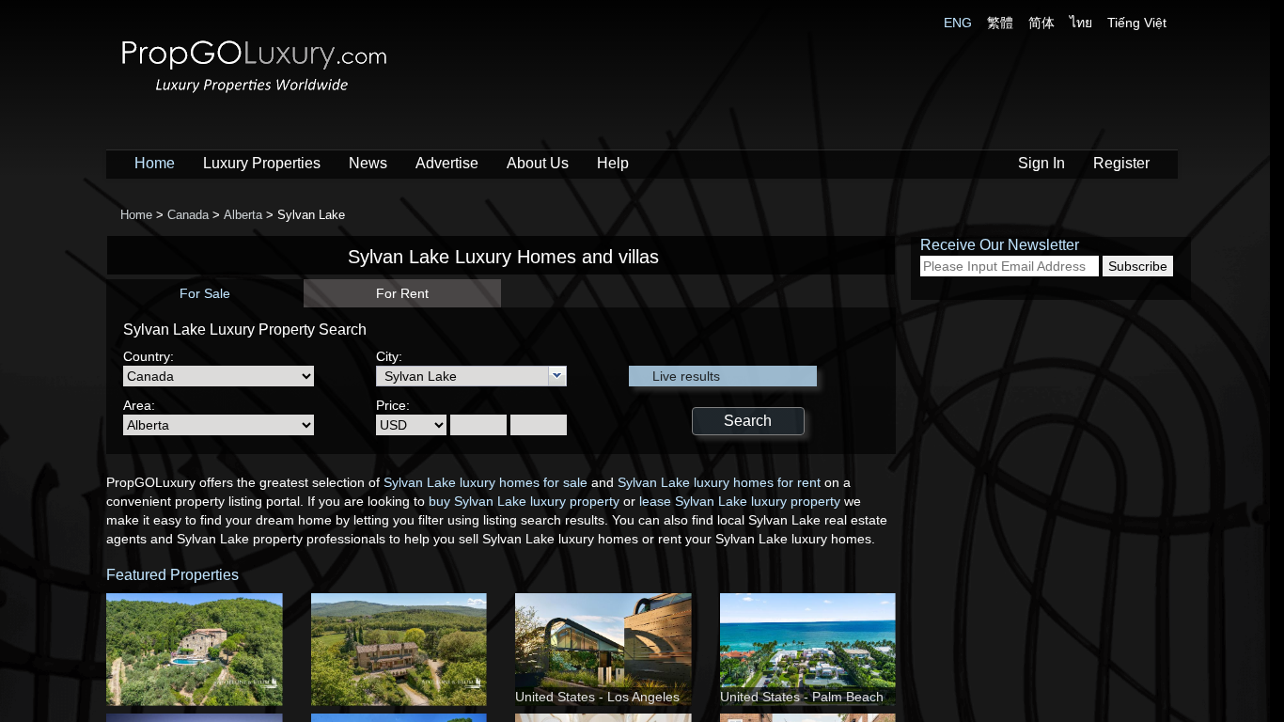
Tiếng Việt (1137, 22)
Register (1121, 163)
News (368, 163)
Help (613, 163)
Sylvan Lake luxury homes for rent (719, 482)
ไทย (1081, 22)
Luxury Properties (262, 163)
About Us (538, 163)
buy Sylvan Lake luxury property (524, 501)
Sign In (1041, 163)
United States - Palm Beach (802, 696)
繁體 (1000, 22)
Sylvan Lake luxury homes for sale (485, 482)
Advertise (446, 163)
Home (154, 163)
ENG (958, 22)
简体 (1041, 22)
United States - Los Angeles (597, 696)
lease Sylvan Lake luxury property (739, 501)
